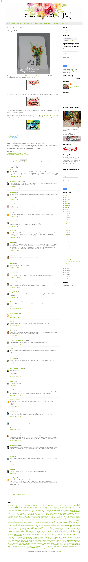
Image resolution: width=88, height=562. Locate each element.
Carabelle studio (25, 507)
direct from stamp (16, 525)
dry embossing (69, 525)
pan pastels (26, 537)
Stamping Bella (58, 514)
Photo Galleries (38, 23)
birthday (22, 521)
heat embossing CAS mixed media (68, 531)
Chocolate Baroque (44, 507)
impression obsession (18, 533)
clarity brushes (49, 522)
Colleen (12, 242)
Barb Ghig (12, 478)
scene (39, 540)
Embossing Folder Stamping (56, 509)
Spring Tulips (69, 242)
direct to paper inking (25, 525)
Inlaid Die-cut (68, 510)
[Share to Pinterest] (26, 160)
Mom (48, 511)
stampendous (76, 541)
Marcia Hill (13, 231)
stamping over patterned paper (14, 543)
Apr (67, 232)
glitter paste (20, 531)
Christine (12, 272)
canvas (59, 521)
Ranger (52, 513)
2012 (66, 276)
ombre (12, 537)
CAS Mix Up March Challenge (73, 261)
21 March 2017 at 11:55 (15, 188)
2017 (66, 213)
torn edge (74, 544)
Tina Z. (11, 381)
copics (24, 524)
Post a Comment (12, 489)
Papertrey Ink (11, 513)
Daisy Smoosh (69, 254)
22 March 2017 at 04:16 (15, 335)
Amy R (37, 505)
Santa (79, 513)
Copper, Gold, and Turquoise (73, 246)
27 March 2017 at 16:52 (15, 473)
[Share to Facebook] (24, 160)
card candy (63, 521)
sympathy (24, 544)
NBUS (50, 511)
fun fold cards (17, 530)
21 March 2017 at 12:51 (15, 216)
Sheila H (12, 263)
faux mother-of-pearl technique (35, 528)
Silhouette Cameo (21, 514)
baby (11, 521)
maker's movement (30, 534)
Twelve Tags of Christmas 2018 (54, 517)
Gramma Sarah (14, 433)
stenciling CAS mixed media (61, 543)
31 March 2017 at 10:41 (15, 486)
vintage (15, 546)
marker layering (48, 534)
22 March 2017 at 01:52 (15, 308)
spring (70, 541)
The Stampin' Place (53, 516)
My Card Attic (13, 186)
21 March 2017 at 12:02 (15, 199)
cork (31, 524)
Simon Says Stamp (33, 514)
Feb (67, 264)
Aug (67, 224)
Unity (65, 517)
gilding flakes (60, 530)
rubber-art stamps (27, 540)
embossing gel (24, 527)
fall (71, 527)
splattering (35, 541)
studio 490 (14, 544)
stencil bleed (27, 543)
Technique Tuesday (18, 516)
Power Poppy (37, 513)
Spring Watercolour (70, 248)
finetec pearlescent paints (61, 528)
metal (79, 534)
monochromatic (26, 535)
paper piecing (33, 537)
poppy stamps (27, 538)
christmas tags (36, 522)
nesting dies (46, 535)
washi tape (28, 546)
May (67, 230)
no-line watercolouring (59, 535)
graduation (29, 531)
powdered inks (36, 538)
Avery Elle (41, 505)
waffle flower (20, 546)
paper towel (52, 537)
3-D (8, 505)
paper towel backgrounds (61, 537)
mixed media (18, 536)
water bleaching (34, 546)
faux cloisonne (75, 527)
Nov (67, 217)
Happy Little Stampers (16, 510)
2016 (66, 268)
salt (33, 540)
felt (54, 528)
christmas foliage (19, 522)
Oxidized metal (61, 511)
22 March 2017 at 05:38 (15, 344)
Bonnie (11, 255)
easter (75, 525)
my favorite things (39, 535)
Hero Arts (31, 510)
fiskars (68, 528)
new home (51, 535)
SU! (77, 513)
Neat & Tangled (55, 511)
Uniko (62, 517)
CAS (11, 161)
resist (75, 538)
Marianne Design (39, 511)
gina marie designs (68, 530)
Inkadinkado (56, 510)
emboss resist (17, 527)
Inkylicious (62, 510)
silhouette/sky (62, 540)
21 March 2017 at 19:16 (15, 287)
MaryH (11, 170)
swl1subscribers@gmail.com (71, 71)
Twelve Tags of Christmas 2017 (40, 517)
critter (46, 524)
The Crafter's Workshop (37, 516)
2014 (66, 272)
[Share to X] (23, 160)
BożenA (12, 456)
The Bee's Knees (27, 516)
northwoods (74, 535)
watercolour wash (15, 548)
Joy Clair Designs (11, 511)
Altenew (33, 505)
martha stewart (55, 534)
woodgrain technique (46, 548)
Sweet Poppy (73, 514)
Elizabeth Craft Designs (44, 509)
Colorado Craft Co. (63, 507)
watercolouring (47, 161)
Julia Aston (13, 358)
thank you (44, 544)
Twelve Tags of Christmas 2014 (70, 516)
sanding (36, 540)
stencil (23, 543)
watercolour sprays (70, 546)
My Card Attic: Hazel (15, 181)
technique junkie (36, 544)
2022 (66, 203)
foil (79, 528)
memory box (73, 534)
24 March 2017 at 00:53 (15, 429)
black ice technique (30, 521)
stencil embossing (35, 543)
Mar (67, 234)
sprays (67, 541)
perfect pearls (13, 538)
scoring (43, 540)
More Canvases (69, 240)
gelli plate (33, 530)
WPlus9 (78, 517)
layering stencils (75, 533)
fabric (69, 527)
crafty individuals (40, 524)
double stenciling (61, 525)
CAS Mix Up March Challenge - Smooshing (17, 153)
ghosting (55, 530)
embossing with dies (50, 527)
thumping (63, 544)
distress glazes (42, 525)
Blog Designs (68, 32)
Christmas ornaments (53, 507)
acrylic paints (58, 519)
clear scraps (55, 522)
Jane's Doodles (74, 510)
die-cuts (74, 524)
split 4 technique (42, 541)
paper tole (47, 537)
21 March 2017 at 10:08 (15, 176)
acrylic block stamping (50, 519)
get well (50, 530)
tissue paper (68, 544)
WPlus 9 (75, 517)
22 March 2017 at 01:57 (15, 317)
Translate (74, 40)
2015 (66, 270)
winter (39, 548)
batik (19, 521)
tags (28, 544)
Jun (67, 228)
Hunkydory (41, 510)
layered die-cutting (67, 533)
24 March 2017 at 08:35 (15, 440)
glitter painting (13, 531)
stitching (10, 544)
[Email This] (20, 160)
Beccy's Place (48, 505)
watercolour (54, 546)
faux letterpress (22, 528)
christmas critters (11, 522)
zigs (52, 161)
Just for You (69, 250)
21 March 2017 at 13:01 (15, 226)
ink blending (26, 533)
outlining (21, 537)
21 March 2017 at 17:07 (15, 259)
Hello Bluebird (25, 510)
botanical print (45, 521)
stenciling (51, 543)
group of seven (46, 531)
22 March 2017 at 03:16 (15, 325)
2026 (66, 195)
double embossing (53, 525)
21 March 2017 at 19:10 (15, 277)
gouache (25, 531)
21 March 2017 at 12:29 (15, 208)
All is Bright (68, 256)
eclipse (78, 525)
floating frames (74, 528)
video (12, 546)
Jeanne (12, 330)
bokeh (40, 521)
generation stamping (40, 530)
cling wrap (69, 522)
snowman (78, 540)
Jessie (13, 23)
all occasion (72, 519)
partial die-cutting (72, 537)
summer (20, 544)
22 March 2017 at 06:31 (15, 354)
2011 (66, 279)
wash (24, 546)
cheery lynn (69, 521)
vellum (9, 546)
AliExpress (27, 505)
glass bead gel (76, 530)
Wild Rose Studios (19, 519)
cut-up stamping (51, 524)
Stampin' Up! (40, 161)
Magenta (34, 511)
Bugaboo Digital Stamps (61, 505)
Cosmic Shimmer (76, 507)
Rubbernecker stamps (60, 513)
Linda (11, 204)
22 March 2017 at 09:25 (15, 364)
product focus (50, 538)
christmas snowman (27, 522)
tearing (31, 544)
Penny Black (21, 513)
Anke (11, 421)
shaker (46, 540)
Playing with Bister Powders (73, 236)
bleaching (36, 521)
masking (67, 534)
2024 (66, 199)
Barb (11, 212)
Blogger (59, 551)
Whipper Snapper (11, 519)
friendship (23, 161)
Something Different (71, 244)
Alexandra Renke (20, 505)
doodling (47, 525)
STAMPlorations (71, 513)
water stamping (47, 546)
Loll (72, 84)
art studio (78, 519)
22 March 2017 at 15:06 (15, 395)
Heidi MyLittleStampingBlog (17, 340)
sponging (57, 541)
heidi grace (77, 531)
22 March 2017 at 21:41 (15, 406)
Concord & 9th (70, 507)
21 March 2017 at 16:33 (15, 237)
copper (28, 524)
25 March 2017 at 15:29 (15, 464)
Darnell (12, 389)
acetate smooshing (40, 519)
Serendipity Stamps (12, 514)
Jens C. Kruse (13, 313)
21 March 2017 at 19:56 (15, 297)
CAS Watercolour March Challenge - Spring (18, 155)
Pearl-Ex (16, 513)
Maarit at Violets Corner (16, 368)
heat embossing (55, 531)
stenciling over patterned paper (73, 543)
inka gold (40, 533)
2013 (66, 274)
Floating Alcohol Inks (67, 509)
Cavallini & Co (37, 507)
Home (8, 23)
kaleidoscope (60, 533)
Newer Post (10, 492)
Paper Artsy (67, 511)
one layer (17, 537)
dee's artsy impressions (60, 524)
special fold (10, 541)
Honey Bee (37, 510)
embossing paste (41, 527)
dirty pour (32, 525)
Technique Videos (28, 23)
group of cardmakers (37, 531)
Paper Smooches (75, 511)
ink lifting (32, 533)
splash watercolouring (26, 541)
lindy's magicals (15, 534)
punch (54, 538)
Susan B (12, 282)
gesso (47, 530)
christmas (76, 521)
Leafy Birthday (69, 252)
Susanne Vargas (14, 411)
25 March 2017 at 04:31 (15, 452)
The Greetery (46, 516)
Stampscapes (66, 514)
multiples (32, 535)
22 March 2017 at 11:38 (15, 385)
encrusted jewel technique (61, 527)
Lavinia (24, 511)
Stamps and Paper (15, 302)
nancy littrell (13, 292)
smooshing (34, 161)
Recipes (66, 30)
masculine (62, 534)
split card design (50, 541)
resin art (72, 538)
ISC (48, 510)
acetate (34, 519)
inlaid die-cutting (47, 533)
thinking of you (56, 544)
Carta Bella (31, 507)
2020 (66, 207)
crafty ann (34, 524)
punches (58, 538)
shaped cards (51, 540)
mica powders (11, 535)
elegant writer (10, 527)
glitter (9, 531)
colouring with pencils (18, 524)
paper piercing (40, 537)
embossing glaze (31, 527)
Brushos (53, 505)
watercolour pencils (61, 546)
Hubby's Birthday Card (71, 238)
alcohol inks (64, 519)
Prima (49, 513)
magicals (24, 534)
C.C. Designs (70, 505)
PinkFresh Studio (30, 513)
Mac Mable (13, 192)
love (20, 534)
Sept (67, 221)
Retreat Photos (65, 23)
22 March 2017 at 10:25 (15, 376)
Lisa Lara (12, 221)
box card (50, 521)
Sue (11, 321)
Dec (67, 215)
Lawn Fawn (28, 511)
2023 (66, 201)
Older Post (57, 492)
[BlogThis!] (22, 160)
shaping (56, 540)
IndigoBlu (51, 510)
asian (9, 521)
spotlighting (62, 541)
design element (69, 524)
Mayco (44, 511)
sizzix (67, 540)
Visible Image (70, 517)
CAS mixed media (16, 161)
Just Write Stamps (18, 511)
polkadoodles (20, 538)
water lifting (40, 546)
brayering (55, 521)
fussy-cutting (29, 161)
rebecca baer (67, 538)
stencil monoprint (43, 543)
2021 (66, 205)
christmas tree (43, 522)
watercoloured (23, 548)
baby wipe (15, 521)
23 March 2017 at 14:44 (15, 416)
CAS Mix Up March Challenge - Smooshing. (35, 76)
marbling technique (39, 534)
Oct (67, 219)
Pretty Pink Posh (44, 513)
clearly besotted (63, 522)
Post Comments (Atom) (19, 494)
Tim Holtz (60, 516)
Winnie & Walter (28, 519)
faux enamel (16, 528)
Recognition (57, 23)
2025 (66, 197)
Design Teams (47, 23)
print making (43, 538)
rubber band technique (17, 540)
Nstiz (11, 348)
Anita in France (14, 445)
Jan (67, 266)
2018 (66, 211)
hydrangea (10, 533)
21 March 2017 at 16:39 (15, 250)
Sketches (19, 23)
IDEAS (45, 510)
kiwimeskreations (15, 399)
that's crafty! (50, 544)
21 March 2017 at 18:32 (15, 267)
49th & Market (12, 505)
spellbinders (16, 541)
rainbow (62, 538)
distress (36, 525)
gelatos (28, 530)
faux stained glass (48, 528)
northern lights (68, 535)
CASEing (20, 507)
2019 (66, 209)
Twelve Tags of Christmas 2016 (25, 517)
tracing (78, 544)
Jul (67, 226)
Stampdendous (42, 514)
